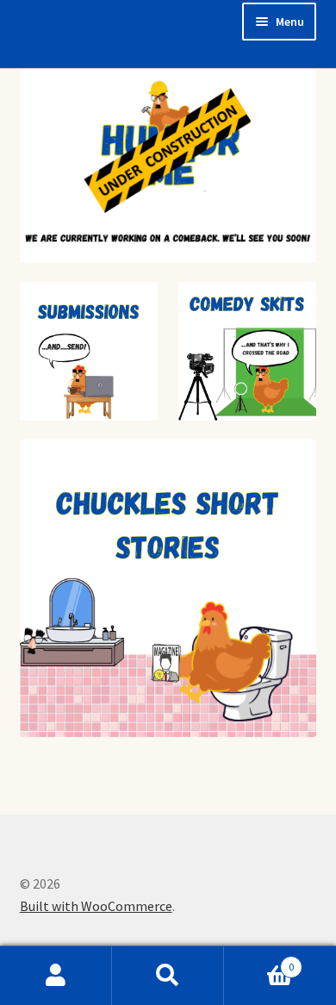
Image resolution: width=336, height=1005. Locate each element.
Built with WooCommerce (96, 905)
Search (168, 975)
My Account (56, 975)
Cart (259, 960)
